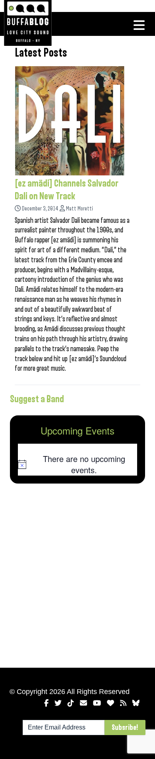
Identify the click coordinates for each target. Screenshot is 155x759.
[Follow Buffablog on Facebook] (46, 703)
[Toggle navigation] (139, 25)
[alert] (77, 464)
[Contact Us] (83, 703)
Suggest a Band (37, 399)
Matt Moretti (79, 209)
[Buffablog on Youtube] (97, 703)
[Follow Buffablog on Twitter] (58, 703)
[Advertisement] (77, 574)
